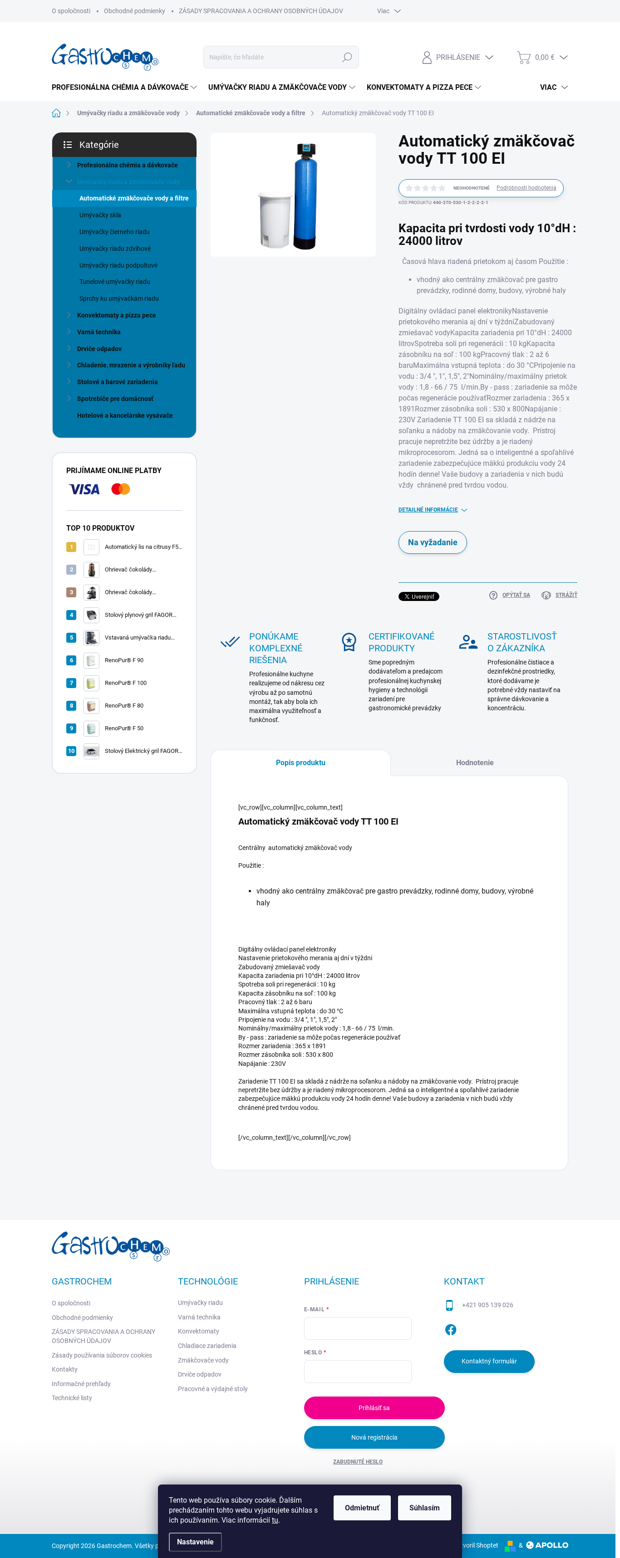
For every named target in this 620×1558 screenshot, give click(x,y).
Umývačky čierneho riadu (114, 231)
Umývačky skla (100, 215)
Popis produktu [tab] (300, 762)
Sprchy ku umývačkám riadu (119, 298)
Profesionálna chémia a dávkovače (127, 165)
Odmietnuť (362, 1508)
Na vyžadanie (433, 542)
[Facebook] (451, 1328)
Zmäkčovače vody (203, 1360)
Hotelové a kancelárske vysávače (125, 415)
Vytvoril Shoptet (475, 1545)
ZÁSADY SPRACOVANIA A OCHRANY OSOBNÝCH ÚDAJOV (261, 11)
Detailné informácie (428, 510)
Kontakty (65, 1369)
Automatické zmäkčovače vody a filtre (134, 198)
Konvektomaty (198, 1331)
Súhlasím (424, 1508)
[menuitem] (125, 87)
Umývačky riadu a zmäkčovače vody (128, 182)
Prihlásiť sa (374, 1407)
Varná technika (99, 332)
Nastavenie (195, 1542)
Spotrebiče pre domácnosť (115, 398)
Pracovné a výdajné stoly (213, 1388)
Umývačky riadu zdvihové (115, 248)
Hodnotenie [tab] (475, 762)
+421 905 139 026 (487, 1305)
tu (275, 1520)
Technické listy (72, 1398)
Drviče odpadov (99, 348)
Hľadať (347, 57)
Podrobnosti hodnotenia (526, 188)
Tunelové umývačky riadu (114, 281)
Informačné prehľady (81, 1383)
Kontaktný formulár (489, 1361)
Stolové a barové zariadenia (117, 382)
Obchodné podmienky (134, 11)
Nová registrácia (374, 1437)
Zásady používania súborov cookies (102, 1355)
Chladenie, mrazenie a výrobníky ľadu (131, 365)
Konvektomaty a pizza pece (116, 315)
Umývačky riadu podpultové (118, 265)
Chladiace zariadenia (207, 1345)
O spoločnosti (71, 11)
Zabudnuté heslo (358, 1462)
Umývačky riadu (200, 1302)
